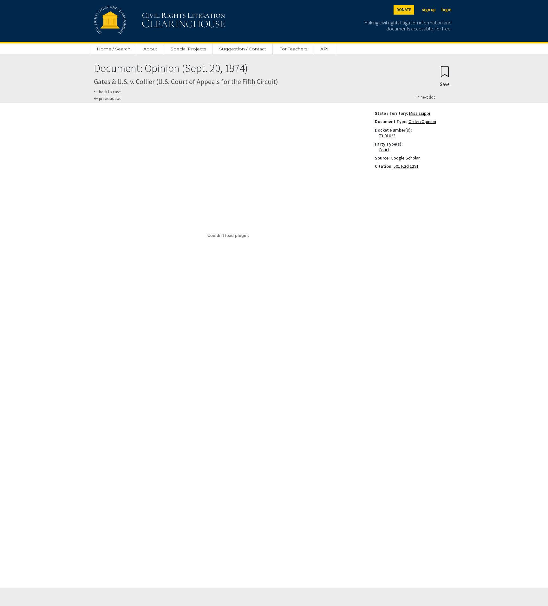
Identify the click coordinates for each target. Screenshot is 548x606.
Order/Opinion (422, 121)
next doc (427, 97)
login (446, 9)
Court (385, 150)
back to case (109, 91)
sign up (429, 9)
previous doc (109, 98)
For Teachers (293, 49)
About (150, 49)
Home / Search (113, 49)
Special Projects (188, 49)
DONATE (403, 9)
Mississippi (419, 113)
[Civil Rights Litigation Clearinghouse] (141, 21)
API (324, 49)
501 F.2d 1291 (406, 166)
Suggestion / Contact (242, 49)
